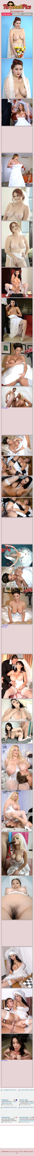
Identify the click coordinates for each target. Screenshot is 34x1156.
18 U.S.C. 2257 (17, 1151)
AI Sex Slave (6, 14)
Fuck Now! (27, 14)
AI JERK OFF (17, 14)
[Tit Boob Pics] (17, 5)
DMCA (25, 1151)
